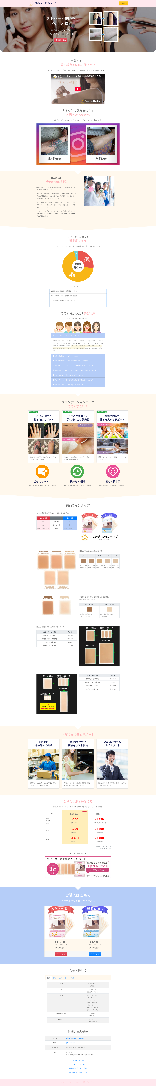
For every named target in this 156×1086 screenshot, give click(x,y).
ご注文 (123, 3)
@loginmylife (70, 1043)
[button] (42, 144)
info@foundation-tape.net (75, 1038)
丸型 (72, 978)
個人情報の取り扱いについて (78, 1072)
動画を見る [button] (61, 40)
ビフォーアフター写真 (78, 1064)
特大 (66, 978)
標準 (48, 978)
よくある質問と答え (78, 1060)
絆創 (54, 978)
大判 (60, 978)
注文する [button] (61, 954)
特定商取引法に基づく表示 (78, 1068)
